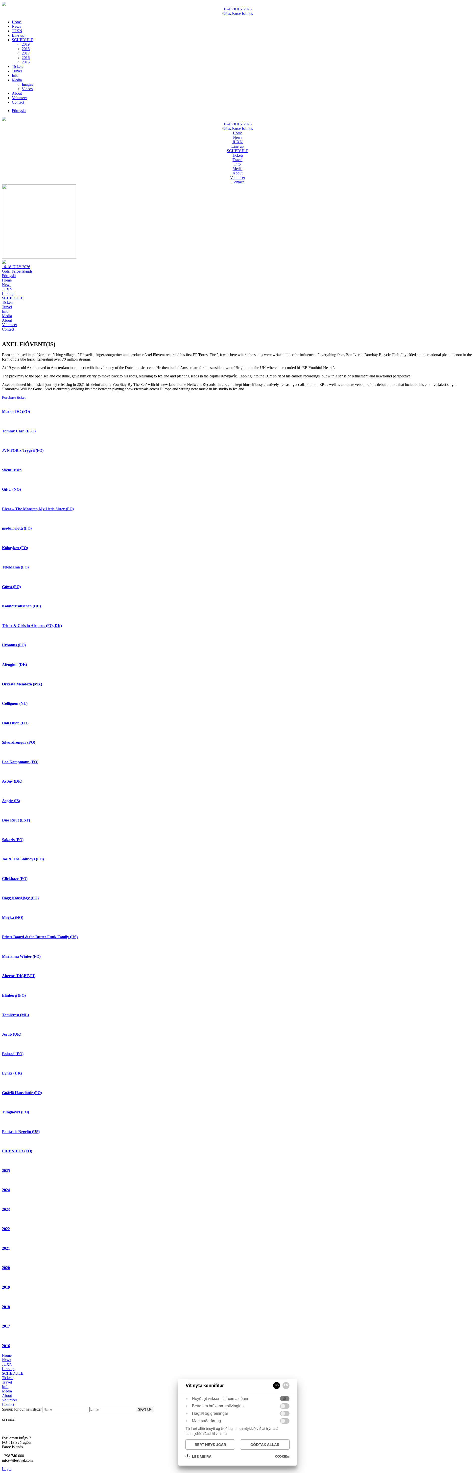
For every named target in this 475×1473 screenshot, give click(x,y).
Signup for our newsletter (22, 1409)
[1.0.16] (282, 1456)
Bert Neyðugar (210, 1444)
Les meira (202, 1456)
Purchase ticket (13, 397)
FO (277, 1385)
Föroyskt (9, 276)
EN (286, 1385)
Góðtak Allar (264, 1444)
